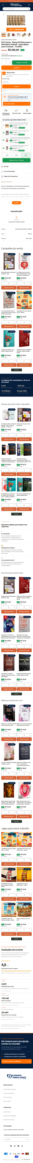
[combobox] (16, 8)
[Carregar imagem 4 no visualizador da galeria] (19, 35)
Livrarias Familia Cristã (11, 1159)
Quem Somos (7, 1112)
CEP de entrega (5, 78)
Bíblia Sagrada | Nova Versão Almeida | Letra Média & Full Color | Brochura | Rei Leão (8, 803)
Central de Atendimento (10, 1089)
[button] (3, 4)
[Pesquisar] (28, 8)
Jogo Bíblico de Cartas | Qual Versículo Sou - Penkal (24, 849)
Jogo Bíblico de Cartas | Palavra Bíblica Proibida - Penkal (7, 885)
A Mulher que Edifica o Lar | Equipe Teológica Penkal (7, 350)
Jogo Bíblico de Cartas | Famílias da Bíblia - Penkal (7, 919)
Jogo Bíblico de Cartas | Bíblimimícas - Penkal (22, 884)
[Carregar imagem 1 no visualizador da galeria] (3, 35)
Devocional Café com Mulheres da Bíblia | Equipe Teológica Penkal (24, 351)
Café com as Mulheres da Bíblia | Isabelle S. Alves (8, 763)
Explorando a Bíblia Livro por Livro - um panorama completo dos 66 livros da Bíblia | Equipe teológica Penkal (24, 764)
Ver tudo (16, 369)
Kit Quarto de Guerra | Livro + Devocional (24, 424)
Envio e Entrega (8, 1097)
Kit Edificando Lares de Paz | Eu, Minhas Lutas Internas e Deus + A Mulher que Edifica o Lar (8, 495)
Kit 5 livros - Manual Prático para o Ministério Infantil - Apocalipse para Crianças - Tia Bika (19, 123)
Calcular (16, 86)
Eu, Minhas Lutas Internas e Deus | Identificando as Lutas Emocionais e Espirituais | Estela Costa (20, 138)
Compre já (16, 67)
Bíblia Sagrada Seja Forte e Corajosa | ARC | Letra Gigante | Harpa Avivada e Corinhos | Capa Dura (24, 803)
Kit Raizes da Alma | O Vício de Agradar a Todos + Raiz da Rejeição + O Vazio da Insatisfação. (8, 425)
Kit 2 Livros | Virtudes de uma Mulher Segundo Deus (24, 494)
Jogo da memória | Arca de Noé (23, 919)
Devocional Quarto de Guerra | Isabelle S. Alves (19, 130)
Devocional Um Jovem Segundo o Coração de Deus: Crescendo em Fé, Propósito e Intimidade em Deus (24, 636)
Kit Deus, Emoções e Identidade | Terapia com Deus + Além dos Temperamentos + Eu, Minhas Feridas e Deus (8, 460)
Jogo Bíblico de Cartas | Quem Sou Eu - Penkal (24, 311)
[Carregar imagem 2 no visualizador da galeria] (9, 35)
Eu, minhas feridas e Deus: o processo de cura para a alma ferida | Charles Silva (19, 146)
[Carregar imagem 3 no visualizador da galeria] (14, 35)
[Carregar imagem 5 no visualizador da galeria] (24, 35)
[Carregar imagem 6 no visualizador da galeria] (29, 35)
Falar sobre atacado (9, 103)
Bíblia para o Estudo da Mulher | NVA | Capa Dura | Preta (8, 724)
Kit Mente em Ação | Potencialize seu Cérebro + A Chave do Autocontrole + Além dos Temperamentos (24, 460)
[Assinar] (27, 1140)
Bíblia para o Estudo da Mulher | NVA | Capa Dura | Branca (24, 724)
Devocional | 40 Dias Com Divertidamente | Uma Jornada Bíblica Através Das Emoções (8, 636)
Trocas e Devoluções (9, 1093)
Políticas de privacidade (10, 1116)
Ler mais (16, 202)
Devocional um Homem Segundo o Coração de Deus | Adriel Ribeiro (8, 675)
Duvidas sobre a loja (9, 1119)
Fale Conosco (7, 1101)
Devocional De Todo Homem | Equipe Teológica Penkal (24, 674)
